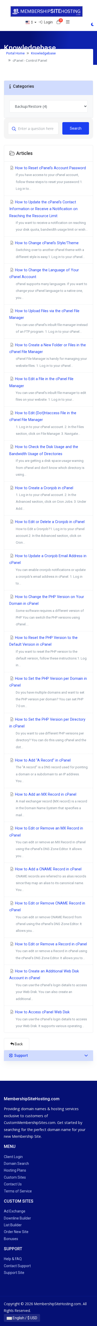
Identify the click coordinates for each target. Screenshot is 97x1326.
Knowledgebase (43, 53)
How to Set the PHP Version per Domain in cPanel (48, 692)
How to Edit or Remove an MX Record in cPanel (47, 842)
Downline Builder (17, 1218)
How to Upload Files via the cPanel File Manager (48, 321)
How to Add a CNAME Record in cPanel (50, 879)
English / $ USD (24, 1318)
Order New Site (16, 1232)
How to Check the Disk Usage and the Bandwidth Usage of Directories (46, 460)
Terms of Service (18, 1191)
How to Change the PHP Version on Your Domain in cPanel (46, 610)
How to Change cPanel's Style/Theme (49, 250)
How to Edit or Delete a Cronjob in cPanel (49, 532)
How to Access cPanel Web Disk (50, 1019)
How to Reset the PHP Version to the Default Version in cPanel (48, 651)
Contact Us (13, 1184)
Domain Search (16, 1163)
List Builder (13, 1225)
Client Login (13, 1157)
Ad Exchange (14, 1211)
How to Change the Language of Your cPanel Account (48, 284)
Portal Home (15, 53)
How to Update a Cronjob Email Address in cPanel (47, 570)
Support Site (14, 1273)
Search (75, 128)
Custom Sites (15, 1177)
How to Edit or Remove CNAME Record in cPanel (47, 917)
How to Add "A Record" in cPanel (51, 770)
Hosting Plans (15, 1170)
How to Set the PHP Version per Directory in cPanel (47, 733)
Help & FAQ (13, 1259)
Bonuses (11, 1239)
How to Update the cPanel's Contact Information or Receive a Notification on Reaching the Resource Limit (48, 216)
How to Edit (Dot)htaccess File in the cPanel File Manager (46, 423)
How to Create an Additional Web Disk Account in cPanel (48, 985)
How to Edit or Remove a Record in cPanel (50, 951)
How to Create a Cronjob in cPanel (50, 498)
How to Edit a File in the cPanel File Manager (47, 389)
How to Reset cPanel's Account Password (50, 178)
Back (18, 1044)
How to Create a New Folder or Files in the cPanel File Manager (48, 355)
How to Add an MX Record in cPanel (50, 804)
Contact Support (17, 1266)
